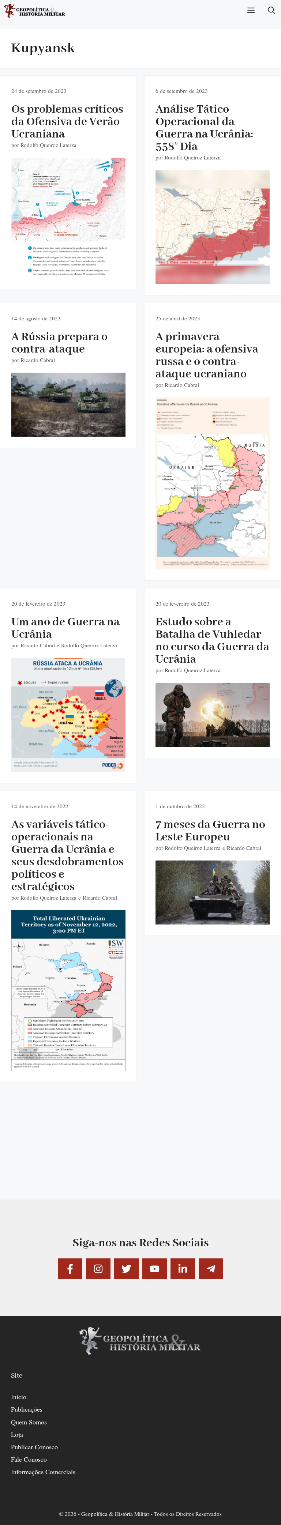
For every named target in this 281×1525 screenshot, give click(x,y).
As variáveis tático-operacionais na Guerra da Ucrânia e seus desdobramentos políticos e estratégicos (67, 856)
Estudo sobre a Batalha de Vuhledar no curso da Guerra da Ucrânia (212, 641)
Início (18, 1396)
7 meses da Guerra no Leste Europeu (210, 831)
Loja (17, 1434)
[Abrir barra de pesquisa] (271, 11)
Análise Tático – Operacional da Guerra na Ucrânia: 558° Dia (204, 128)
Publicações (26, 1409)
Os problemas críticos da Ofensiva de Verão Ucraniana (67, 122)
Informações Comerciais (43, 1471)
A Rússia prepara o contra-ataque (59, 343)
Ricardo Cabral (37, 360)
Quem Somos (29, 1421)
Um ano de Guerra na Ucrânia (65, 628)
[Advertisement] (140, 1148)
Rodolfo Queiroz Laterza (48, 144)
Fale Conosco (29, 1459)
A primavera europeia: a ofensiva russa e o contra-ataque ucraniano (207, 356)
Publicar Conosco (34, 1446)
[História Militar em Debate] (35, 11)
